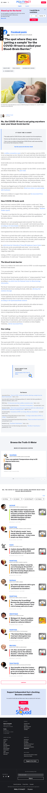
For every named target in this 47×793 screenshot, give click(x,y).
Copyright (32, 784)
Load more (23, 682)
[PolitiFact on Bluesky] (8, 776)
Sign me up (23, 702)
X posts (11, 545)
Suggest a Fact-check (31, 761)
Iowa (4, 742)
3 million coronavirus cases (12, 153)
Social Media (13, 455)
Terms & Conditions (17, 784)
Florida (4, 741)
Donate (43, 2)
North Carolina (6, 748)
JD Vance (26, 725)
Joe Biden (26, 729)
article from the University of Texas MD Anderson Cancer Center (22, 245)
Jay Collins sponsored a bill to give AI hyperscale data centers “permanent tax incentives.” (23, 586)
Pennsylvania (6, 749)
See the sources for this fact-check (23, 146)
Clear (44, 495)
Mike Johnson (26, 728)
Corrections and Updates (29, 746)
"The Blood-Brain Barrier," (16, 423)
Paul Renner (12, 580)
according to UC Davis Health (9, 226)
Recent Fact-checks (28, 756)
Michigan (5, 744)
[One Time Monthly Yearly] (42, 16)
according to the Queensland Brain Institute (14, 300)
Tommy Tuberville (14, 663)
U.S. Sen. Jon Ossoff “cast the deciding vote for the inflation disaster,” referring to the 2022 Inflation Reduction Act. (22, 652)
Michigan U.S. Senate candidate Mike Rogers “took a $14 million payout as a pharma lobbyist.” (22, 620)
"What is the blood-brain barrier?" (36, 419)
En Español (26, 742)
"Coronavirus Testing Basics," (26, 405)
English (19, 6)
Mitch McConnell (27, 726)
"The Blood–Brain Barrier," (34, 425)
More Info (3, 18)
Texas (4, 751)
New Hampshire (6, 745)
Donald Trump (13, 527)
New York (5, 746)
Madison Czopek (10, 114)
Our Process (26, 739)
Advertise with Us (27, 745)
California (5, 739)
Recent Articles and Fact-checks (30, 754)
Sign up (30, 778)
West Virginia (6, 752)
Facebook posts (19, 32)
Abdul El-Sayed (13, 614)
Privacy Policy (25, 784)
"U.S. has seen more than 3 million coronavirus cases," (20, 403)
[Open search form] (8, 2)
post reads (23, 170)
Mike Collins (12, 645)
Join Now (34, 19)
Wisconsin (5, 754)
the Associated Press (37, 194)
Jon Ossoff (12, 505)
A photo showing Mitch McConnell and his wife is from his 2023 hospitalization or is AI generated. (23, 551)
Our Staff (26, 741)
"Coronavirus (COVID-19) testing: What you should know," (24, 411)
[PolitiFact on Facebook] (6, 776)
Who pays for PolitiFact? (29, 744)
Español (27, 6)
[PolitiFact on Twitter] (3, 776)
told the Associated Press (15, 324)
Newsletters (26, 748)
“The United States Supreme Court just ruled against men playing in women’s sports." (21, 636)
